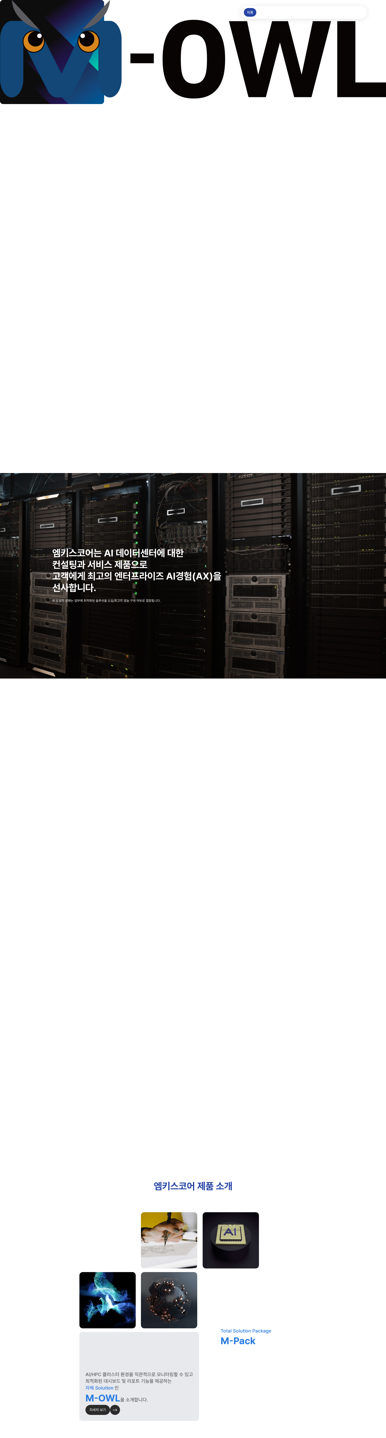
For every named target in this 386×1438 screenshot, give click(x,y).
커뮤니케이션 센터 (315, 12)
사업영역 (265, 12)
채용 (357, 12)
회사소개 (341, 12)
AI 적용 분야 (287, 12)
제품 (250, 12)
